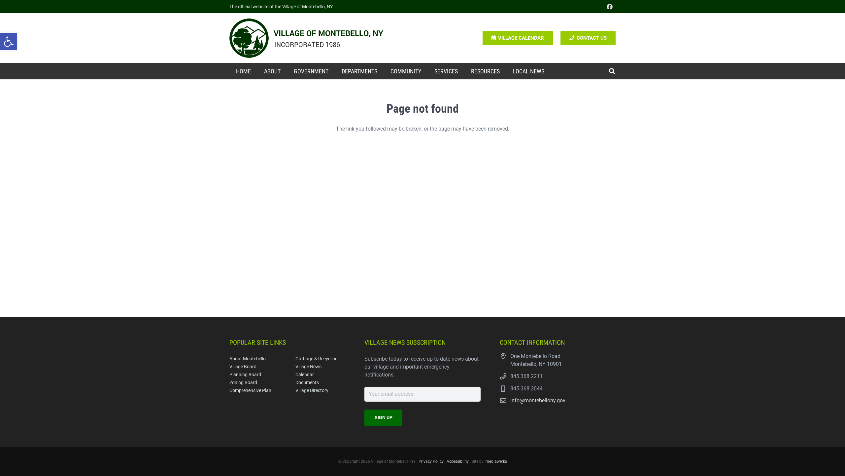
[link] (8, 41)
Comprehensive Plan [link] (250, 390)
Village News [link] (308, 367)
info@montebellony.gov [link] (537, 400)
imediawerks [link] (496, 461)
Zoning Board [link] (243, 382)
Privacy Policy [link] (431, 461)
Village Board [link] (242, 367)
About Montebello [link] (247, 359)
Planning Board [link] (245, 374)
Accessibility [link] (458, 461)
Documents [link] (307, 382)
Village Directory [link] (311, 390)
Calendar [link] (304, 374)
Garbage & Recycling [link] (316, 359)
